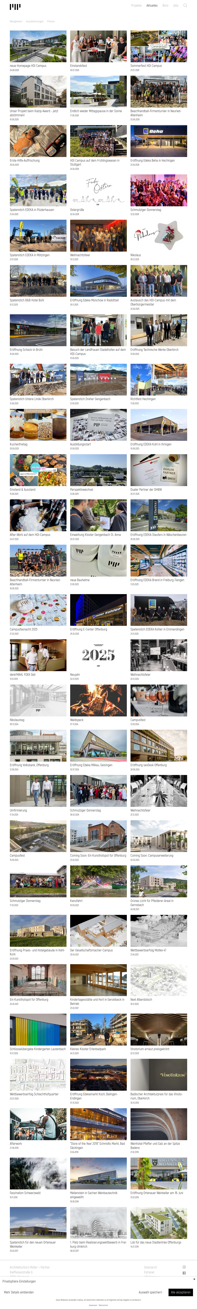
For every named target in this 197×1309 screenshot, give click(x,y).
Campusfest (138, 720)
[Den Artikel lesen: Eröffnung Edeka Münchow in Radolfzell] (98, 281)
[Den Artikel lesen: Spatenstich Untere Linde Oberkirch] (38, 380)
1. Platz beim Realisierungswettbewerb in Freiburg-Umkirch (98, 1244)
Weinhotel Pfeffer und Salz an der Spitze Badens (155, 1146)
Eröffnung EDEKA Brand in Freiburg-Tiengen (157, 580)
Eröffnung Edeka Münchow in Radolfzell (94, 300)
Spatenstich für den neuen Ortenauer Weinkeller (33, 1244)
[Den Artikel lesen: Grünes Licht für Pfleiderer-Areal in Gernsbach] (159, 881)
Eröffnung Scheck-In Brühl (26, 350)
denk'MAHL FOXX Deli (22, 675)
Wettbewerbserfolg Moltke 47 (148, 950)
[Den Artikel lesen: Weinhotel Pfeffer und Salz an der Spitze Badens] (159, 1124)
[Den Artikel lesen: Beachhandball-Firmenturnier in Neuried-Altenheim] (159, 92)
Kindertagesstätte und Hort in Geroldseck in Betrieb (97, 1001)
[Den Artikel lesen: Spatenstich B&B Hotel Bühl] (38, 281)
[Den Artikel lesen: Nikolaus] (159, 236)
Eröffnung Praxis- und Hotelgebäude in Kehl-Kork (37, 952)
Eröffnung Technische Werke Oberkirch (155, 350)
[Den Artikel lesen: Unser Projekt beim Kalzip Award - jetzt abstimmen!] (38, 92)
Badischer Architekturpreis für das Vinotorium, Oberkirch (157, 1096)
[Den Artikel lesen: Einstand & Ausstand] (38, 470)
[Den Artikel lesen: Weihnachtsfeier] (98, 236)
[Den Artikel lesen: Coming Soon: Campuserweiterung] (159, 836)
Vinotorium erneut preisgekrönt (150, 1049)
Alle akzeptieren (181, 1292)
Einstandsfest (78, 66)
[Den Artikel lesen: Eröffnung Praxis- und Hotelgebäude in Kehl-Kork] (38, 931)
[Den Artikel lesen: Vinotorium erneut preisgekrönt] (159, 1030)
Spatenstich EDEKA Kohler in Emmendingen (157, 629)
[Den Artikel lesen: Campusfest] (159, 700)
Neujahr (75, 675)
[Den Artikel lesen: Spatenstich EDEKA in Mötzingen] (38, 236)
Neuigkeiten (16, 21)
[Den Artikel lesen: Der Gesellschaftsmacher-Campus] (98, 931)
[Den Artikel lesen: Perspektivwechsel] (98, 470)
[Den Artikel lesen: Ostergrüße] (98, 190)
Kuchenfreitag (18, 444)
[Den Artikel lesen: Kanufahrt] (98, 881)
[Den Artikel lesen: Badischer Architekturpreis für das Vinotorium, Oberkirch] (159, 1075)
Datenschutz (103, 1305)
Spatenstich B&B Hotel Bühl (27, 300)
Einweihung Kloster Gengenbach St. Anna (95, 535)
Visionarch (150, 1267)
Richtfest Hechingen (143, 399)
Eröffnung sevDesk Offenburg (149, 765)
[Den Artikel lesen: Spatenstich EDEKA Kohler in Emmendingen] (159, 610)
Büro (165, 5)
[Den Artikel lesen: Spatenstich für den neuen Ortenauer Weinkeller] (38, 1223)
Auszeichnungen (35, 21)
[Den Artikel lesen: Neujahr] (98, 655)
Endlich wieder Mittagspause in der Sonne (96, 111)
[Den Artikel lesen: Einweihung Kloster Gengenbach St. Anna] (98, 515)
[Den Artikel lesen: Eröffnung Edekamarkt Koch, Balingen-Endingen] (98, 1075)
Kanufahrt (76, 901)
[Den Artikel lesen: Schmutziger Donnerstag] (159, 190)
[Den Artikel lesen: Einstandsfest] (98, 46)
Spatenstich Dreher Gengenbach (90, 399)
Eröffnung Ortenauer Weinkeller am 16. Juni (157, 1193)
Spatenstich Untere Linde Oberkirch (32, 399)
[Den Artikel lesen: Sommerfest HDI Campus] (159, 46)
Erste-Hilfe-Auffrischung (25, 160)
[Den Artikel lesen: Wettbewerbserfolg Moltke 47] (159, 931)
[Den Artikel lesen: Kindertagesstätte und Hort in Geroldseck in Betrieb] (98, 980)
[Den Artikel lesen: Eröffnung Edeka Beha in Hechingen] (159, 141)
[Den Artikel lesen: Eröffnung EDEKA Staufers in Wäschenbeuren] (159, 515)
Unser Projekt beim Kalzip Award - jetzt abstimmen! (34, 113)
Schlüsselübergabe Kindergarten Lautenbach (38, 1049)
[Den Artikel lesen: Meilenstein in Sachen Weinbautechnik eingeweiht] (98, 1173)
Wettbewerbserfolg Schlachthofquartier (34, 1094)
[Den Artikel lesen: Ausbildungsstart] (98, 425)
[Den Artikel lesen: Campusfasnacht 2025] (38, 610)
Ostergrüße (77, 210)
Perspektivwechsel (81, 489)
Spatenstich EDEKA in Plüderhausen (32, 210)
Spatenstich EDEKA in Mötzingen (30, 255)
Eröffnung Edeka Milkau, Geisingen (91, 765)
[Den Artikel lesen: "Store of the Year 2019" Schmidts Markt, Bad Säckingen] (98, 1124)
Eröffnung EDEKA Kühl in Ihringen (151, 444)
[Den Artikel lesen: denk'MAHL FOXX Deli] (38, 655)
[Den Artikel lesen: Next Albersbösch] (159, 980)
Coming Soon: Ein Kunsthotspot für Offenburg (98, 855)
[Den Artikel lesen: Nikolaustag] (38, 700)
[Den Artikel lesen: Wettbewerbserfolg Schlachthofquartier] (38, 1075)
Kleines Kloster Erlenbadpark (88, 1049)
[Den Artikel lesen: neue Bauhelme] (98, 561)
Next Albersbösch (141, 999)
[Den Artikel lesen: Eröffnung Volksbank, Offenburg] (38, 746)
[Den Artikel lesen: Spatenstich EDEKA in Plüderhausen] (38, 190)
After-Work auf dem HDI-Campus (30, 535)
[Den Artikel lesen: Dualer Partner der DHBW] (159, 470)
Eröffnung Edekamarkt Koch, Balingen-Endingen (94, 1096)
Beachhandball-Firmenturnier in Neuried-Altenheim (156, 113)
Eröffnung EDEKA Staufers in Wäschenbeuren (158, 535)
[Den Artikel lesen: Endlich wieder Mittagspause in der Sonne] (98, 92)
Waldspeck (76, 720)
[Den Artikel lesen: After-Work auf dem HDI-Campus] (38, 515)
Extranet (149, 1272)
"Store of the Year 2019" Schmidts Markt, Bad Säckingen (97, 1146)
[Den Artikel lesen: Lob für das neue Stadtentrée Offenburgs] (159, 1223)
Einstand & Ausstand (22, 489)
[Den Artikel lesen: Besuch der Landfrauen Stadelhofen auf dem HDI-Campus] (98, 330)
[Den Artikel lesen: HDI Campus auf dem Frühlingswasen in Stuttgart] (98, 141)
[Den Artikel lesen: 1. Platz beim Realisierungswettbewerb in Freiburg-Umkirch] (98, 1223)
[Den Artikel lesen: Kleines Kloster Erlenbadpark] (98, 1030)
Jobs (176, 5)
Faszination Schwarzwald (25, 1193)
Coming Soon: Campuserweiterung (152, 855)
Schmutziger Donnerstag (146, 210)
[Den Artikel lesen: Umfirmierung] (38, 791)
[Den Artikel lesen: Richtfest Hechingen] (159, 380)
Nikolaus (136, 255)
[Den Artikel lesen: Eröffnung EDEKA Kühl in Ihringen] (159, 425)
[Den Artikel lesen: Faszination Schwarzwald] (38, 1173)
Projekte (136, 5)
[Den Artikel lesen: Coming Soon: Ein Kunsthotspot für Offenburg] (98, 836)
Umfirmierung (18, 810)
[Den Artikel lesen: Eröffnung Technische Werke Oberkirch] (159, 330)
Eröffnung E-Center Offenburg (88, 629)
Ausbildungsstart (80, 444)
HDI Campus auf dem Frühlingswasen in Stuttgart (94, 162)
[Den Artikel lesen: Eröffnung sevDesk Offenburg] (159, 746)
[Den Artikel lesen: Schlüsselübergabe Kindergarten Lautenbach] (38, 1030)
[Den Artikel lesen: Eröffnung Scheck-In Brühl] (38, 330)
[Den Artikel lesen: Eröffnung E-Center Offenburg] (98, 610)
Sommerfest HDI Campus (146, 66)
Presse (50, 21)
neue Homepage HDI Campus (28, 66)
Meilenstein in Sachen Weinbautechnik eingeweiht (93, 1195)
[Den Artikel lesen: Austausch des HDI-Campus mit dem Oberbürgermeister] (159, 281)
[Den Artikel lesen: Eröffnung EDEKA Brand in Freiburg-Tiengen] (159, 561)
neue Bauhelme (80, 580)
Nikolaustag (17, 720)
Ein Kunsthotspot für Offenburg (29, 999)
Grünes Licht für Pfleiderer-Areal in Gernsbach (152, 903)
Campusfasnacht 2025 (23, 629)
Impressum (93, 1305)
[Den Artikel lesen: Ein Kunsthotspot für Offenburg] (38, 980)
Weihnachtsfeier (80, 255)
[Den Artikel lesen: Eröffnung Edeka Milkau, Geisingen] (98, 746)
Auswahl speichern (150, 1292)
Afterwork (16, 1144)
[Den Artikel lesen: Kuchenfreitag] (38, 425)
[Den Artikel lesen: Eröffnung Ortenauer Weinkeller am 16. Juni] (159, 1173)
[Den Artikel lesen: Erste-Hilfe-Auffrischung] (38, 141)
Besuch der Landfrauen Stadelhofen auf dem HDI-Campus (98, 352)
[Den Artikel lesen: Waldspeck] (98, 700)
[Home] (22, 7)
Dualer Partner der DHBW (146, 489)
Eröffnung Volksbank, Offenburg (29, 765)
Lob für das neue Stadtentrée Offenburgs (156, 1242)
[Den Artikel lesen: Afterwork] (38, 1124)
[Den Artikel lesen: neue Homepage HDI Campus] (38, 46)
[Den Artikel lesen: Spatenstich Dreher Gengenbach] (98, 380)
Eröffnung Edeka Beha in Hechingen (153, 160)
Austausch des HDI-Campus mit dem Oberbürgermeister (153, 302)
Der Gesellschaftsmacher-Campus (91, 950)
